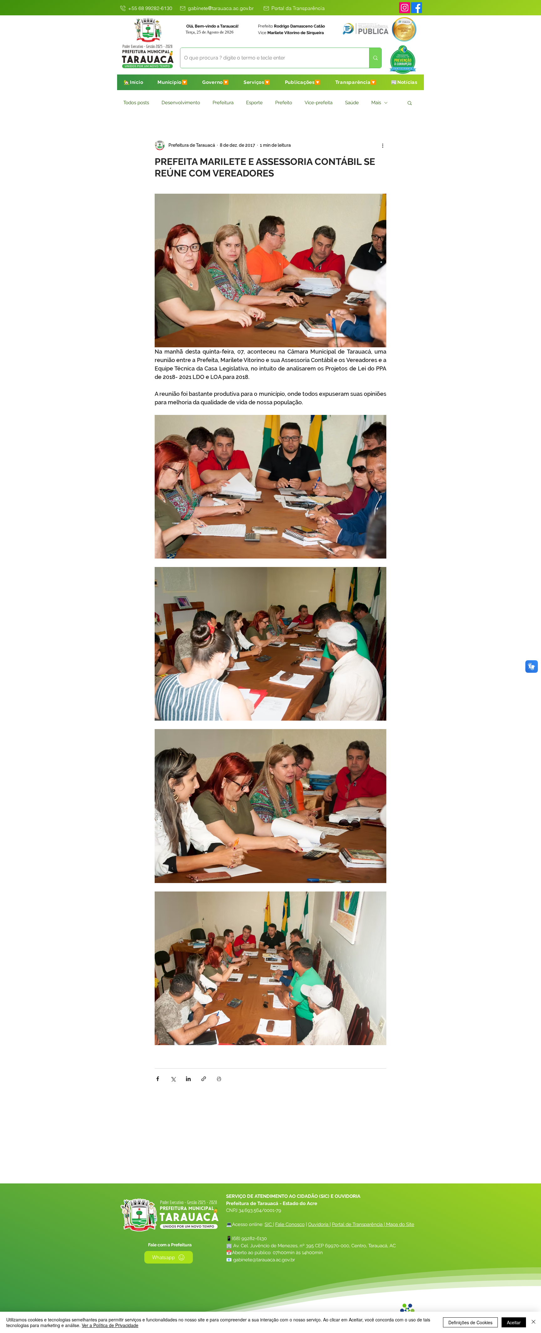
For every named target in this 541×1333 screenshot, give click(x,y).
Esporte (254, 102)
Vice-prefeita (318, 102)
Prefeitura (223, 102)
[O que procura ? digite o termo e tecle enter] (375, 58)
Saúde (352, 102)
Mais (376, 102)
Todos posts (136, 102)
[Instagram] (404, 7)
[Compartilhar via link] (204, 1079)
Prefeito (283, 102)
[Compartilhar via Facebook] (158, 1079)
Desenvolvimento (181, 102)
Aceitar (514, 1322)
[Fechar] (533, 1322)
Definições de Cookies (470, 1322)
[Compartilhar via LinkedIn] (188, 1079)
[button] (172, 82)
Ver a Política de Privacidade (110, 1325)
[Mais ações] (382, 145)
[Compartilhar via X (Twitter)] (173, 1079)
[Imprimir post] (219, 1079)
